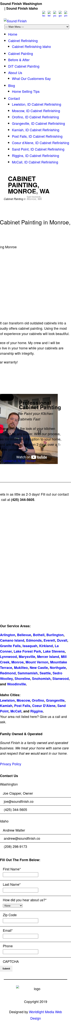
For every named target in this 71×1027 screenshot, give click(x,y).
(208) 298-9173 (51, 8)
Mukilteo (21, 667)
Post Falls (22, 705)
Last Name (12, 884)
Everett (49, 640)
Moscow (23, 700)
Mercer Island (48, 656)
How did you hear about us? (25, 899)
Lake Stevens (54, 651)
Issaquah (30, 645)
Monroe (17, 662)
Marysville (27, 656)
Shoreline (22, 678)
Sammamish (28, 673)
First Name (12, 868)
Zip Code (10, 914)
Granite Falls (10, 645)
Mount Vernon (37, 662)
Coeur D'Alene (43, 705)
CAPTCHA (11, 961)
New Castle (39, 667)
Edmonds (34, 640)
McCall (15, 711)
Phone (8, 945)
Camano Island (12, 640)
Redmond (8, 673)
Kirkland (46, 645)
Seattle (45, 673)
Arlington (7, 634)
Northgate (58, 667)
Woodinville (16, 684)
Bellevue (24, 634)
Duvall (62, 640)
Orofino (38, 700)
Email (8, 930)
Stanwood (60, 678)
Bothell (38, 634)
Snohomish (41, 678)
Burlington (55, 634)
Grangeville (55, 700)
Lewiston (7, 700)
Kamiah (6, 705)
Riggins (36, 711)
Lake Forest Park (27, 651)
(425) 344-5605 (55, 3)
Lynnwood (8, 656)
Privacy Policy (10, 763)
